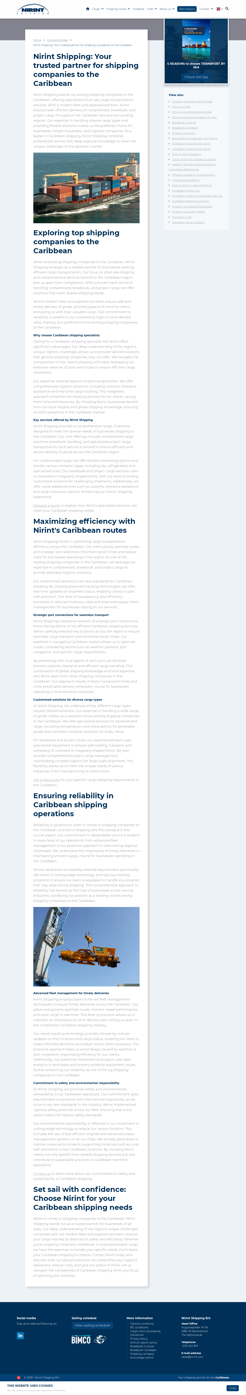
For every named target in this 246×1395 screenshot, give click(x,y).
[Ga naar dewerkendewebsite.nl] (19, 1378)
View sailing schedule (92, 1325)
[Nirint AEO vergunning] (100, 1339)
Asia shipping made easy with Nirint (194, 138)
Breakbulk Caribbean (185, 127)
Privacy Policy (138, 1338)
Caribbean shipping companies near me (197, 196)
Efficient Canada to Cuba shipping (193, 175)
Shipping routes (116, 9)
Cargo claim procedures (145, 1331)
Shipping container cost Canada (192, 101)
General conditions (142, 1323)
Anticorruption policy (143, 1342)
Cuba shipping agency (186, 180)
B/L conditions (139, 1327)
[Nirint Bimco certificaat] (83, 1339)
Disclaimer (137, 1335)
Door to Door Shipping (186, 154)
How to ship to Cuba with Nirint (192, 185)
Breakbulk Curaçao (184, 122)
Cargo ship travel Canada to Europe (194, 117)
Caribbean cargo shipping (188, 222)
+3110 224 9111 (190, 1346)
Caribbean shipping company (190, 201)
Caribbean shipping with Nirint (191, 149)
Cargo (96, 9)
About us (165, 9)
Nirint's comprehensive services (192, 112)
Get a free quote (46, 780)
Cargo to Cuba (181, 106)
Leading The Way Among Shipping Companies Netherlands (192, 167)
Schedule (138, 9)
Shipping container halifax (188, 211)
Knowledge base (57, 40)
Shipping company (184, 133)
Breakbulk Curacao (142, 1346)
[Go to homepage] (33, 9)
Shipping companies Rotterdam (192, 206)
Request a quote (46, 506)
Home (88, 8)
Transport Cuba (181, 217)
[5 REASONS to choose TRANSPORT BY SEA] (196, 39)
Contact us (42, 1174)
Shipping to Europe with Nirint (191, 143)
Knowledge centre (141, 1357)
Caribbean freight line (186, 190)
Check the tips (196, 77)
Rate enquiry (187, 9)
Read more (60, 1390)
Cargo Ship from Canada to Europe (194, 159)
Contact (204, 9)
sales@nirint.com (192, 1357)
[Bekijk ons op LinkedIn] (20, 1335)
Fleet (150, 9)
